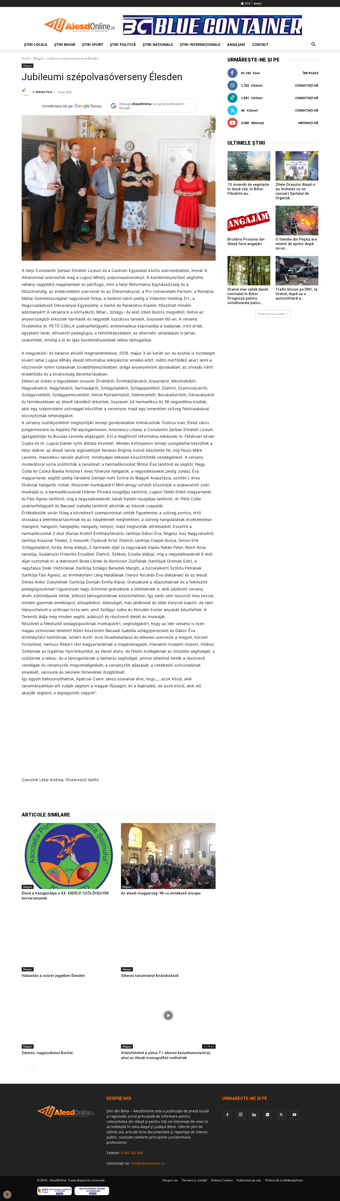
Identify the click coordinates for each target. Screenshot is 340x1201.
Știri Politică (123, 44)
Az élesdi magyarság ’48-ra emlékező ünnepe (161, 893)
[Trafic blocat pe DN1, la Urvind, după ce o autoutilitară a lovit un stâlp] (297, 270)
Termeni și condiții (194, 1180)
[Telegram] (88, 799)
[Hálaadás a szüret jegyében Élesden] (69, 938)
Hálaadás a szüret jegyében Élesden (53, 975)
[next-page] (33, 1068)
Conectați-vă (306, 85)
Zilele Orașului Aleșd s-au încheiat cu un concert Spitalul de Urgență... (296, 191)
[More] (146, 799)
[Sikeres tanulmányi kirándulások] (168, 938)
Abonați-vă (308, 123)
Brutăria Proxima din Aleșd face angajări (246, 241)
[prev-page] (25, 1068)
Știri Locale (35, 44)
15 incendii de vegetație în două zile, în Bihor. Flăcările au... (248, 189)
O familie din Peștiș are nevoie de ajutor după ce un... (296, 244)
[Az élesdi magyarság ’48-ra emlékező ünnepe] (168, 856)
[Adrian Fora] (27, 92)
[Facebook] (65, 799)
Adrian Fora (44, 92)
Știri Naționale (158, 44)
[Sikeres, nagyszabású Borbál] (69, 1016)
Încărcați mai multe (271, 314)
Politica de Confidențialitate (284, 1180)
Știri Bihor (64, 44)
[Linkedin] (111, 799)
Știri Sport (92, 44)
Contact (260, 44)
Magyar (38, 58)
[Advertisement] (119, 738)
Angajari (236, 44)
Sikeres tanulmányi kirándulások (150, 975)
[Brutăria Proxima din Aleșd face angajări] (248, 220)
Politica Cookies (222, 1180)
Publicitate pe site (249, 1180)
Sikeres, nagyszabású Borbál (47, 1053)
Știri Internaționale (200, 44)
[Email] (123, 799)
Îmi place (310, 73)
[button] (313, 45)
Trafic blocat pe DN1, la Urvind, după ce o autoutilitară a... (296, 294)
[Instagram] (241, 1115)
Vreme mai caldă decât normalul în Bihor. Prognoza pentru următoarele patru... (247, 296)
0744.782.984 (132, 1152)
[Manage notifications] (7, 1195)
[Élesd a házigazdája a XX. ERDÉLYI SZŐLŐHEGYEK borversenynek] (69, 856)
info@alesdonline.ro (148, 1163)
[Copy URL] (134, 799)
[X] (77, 799)
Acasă (26, 58)
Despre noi (170, 1180)
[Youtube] (294, 1115)
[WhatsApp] (100, 799)
